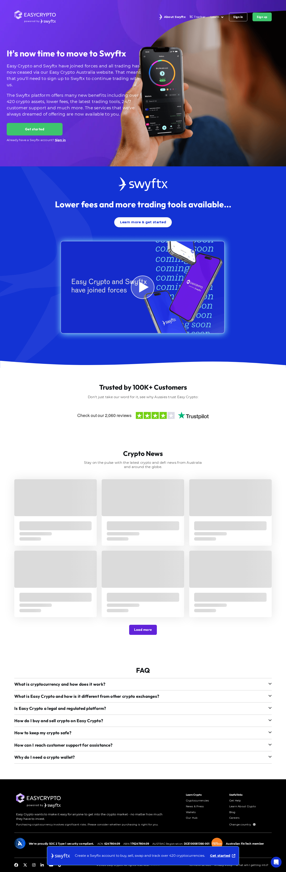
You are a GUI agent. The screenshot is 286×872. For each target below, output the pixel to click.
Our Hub (192, 817)
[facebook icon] (16, 865)
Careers (234, 817)
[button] (143, 684)
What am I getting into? (252, 865)
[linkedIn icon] (42, 865)
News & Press (195, 806)
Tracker (199, 17)
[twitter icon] (25, 865)
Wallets (191, 812)
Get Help (235, 800)
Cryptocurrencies (197, 800)
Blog (232, 812)
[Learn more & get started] (143, 216)
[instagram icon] (34, 865)
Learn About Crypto (242, 806)
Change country (240, 824)
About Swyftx (175, 17)
